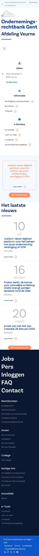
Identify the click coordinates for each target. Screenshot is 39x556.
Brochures (33, 2)
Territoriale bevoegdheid (11, 523)
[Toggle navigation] (4, 48)
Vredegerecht (7, 406)
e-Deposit (5, 519)
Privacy (17, 546)
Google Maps (11, 82)
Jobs (7, 359)
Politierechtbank (8, 410)
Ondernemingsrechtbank (12, 422)
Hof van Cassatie (8, 447)
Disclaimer (8, 546)
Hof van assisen (7, 443)
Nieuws (4, 498)
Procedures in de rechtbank (13, 481)
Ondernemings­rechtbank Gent (19, 24)
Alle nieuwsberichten (20, 347)
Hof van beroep (8, 435)
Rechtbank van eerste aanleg (14, 414)
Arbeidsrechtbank (9, 418)
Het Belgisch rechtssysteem (13, 473)
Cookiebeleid (27, 546)
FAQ (6, 382)
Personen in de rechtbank (12, 477)
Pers (7, 367)
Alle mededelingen (19, 195)
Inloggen (12, 375)
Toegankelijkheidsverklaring (15, 549)
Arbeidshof (6, 439)
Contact (12, 390)
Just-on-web (7, 515)
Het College (6, 460)
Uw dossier (5, 511)
